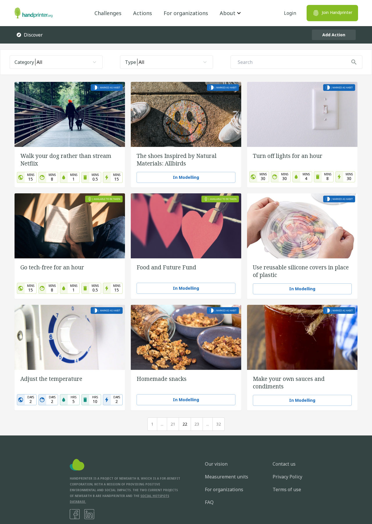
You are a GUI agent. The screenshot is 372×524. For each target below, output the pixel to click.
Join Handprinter (337, 12)
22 (185, 424)
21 (173, 424)
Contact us (284, 464)
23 (196, 424)
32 (218, 424)
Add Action (333, 34)
